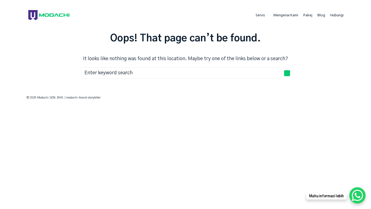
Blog (321, 15)
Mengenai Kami (285, 15)
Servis (260, 15)
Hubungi (337, 15)
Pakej (307, 15)
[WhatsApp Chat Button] (357, 195)
